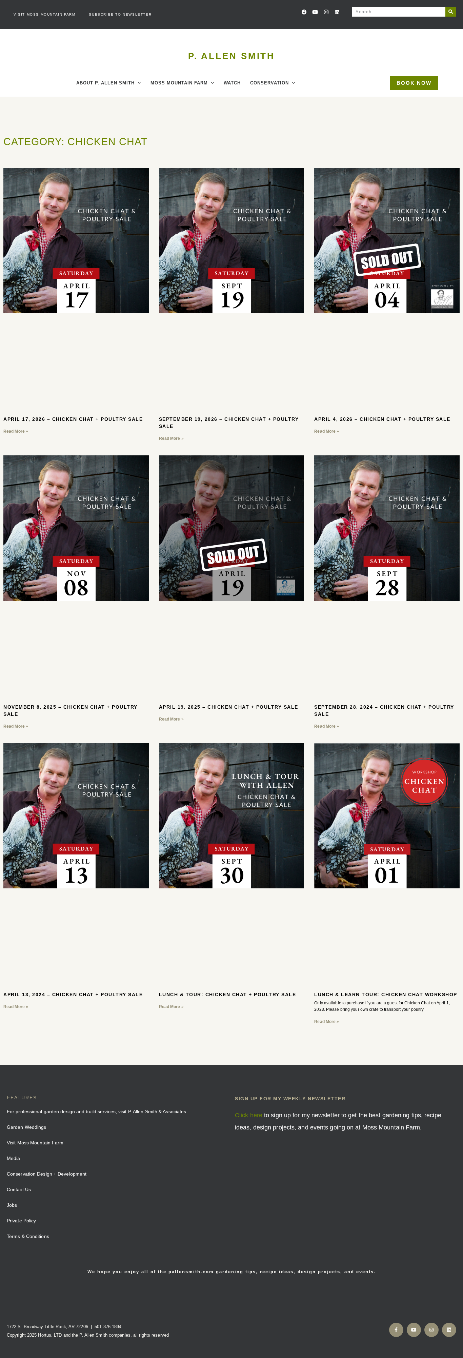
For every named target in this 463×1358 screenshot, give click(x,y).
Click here (248, 1115)
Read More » (15, 431)
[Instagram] (326, 12)
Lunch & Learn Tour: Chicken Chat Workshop (385, 994)
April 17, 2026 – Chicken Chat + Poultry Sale (73, 419)
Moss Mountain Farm (179, 82)
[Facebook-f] (396, 1330)
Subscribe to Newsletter (120, 14)
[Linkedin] (337, 12)
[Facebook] (304, 12)
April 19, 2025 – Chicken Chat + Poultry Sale (228, 707)
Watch (232, 82)
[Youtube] (315, 12)
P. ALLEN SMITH (231, 56)
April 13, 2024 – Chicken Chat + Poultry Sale (73, 994)
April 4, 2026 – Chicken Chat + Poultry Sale (382, 419)
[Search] (450, 12)
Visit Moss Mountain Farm (44, 14)
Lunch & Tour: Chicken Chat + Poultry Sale (227, 994)
